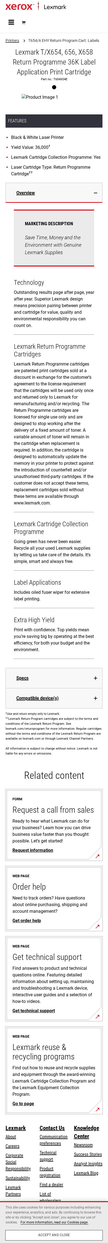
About (11, 1136)
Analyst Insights (88, 1163)
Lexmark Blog (86, 1173)
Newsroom (83, 1145)
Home (70, 7)
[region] (54, 1222)
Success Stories (88, 1154)
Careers (12, 1146)
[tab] (54, 193)
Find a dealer (51, 1184)
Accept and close (54, 1235)
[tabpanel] (54, 435)
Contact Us (52, 1128)
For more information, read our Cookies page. (54, 1222)
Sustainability (18, 1178)
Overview (25, 192)
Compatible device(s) (37, 698)
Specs (22, 678)
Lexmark (16, 1128)
